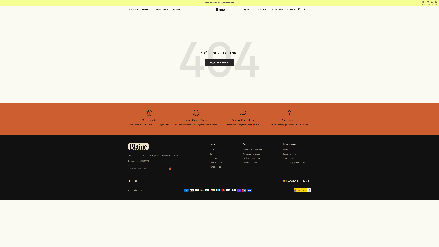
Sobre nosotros (260, 9)
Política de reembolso (251, 158)
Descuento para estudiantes (294, 162)
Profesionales (277, 9)
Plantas (212, 149)
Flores (211, 154)
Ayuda (246, 9)
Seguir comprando (219, 62)
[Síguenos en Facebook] (129, 181)
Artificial (145, 9)
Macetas (176, 9)
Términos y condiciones (252, 149)
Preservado (161, 9)
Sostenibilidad (288, 158)
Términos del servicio (251, 162)
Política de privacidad (251, 154)
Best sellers (133, 9)
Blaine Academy (289, 154)
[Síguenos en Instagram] (135, 181)
